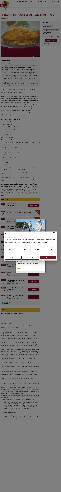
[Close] (43, 221)
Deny (13, 257)
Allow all (48, 257)
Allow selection (30, 257)
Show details (51, 253)
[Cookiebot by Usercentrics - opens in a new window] (51, 233)
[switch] (23, 249)
